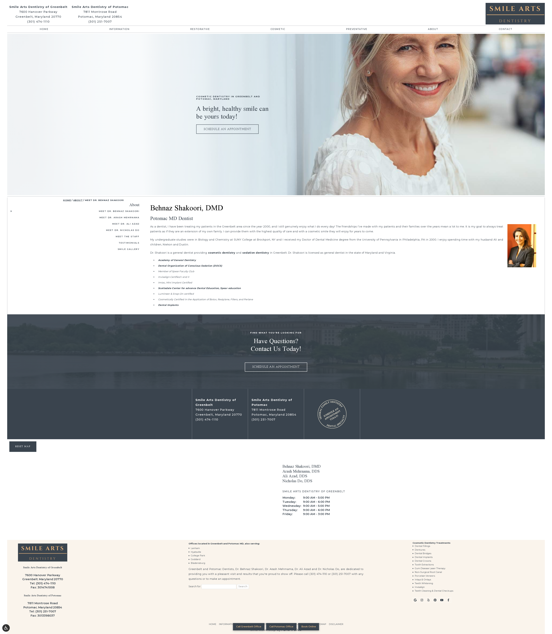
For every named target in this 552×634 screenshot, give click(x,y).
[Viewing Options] (6, 628)
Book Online (308, 626)
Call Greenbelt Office (248, 626)
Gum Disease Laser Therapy (430, 568)
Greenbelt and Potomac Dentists (211, 569)
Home (44, 29)
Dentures (420, 549)
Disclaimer (336, 624)
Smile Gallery (128, 249)
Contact (505, 29)
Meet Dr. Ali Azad (125, 224)
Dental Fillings (422, 546)
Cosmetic (278, 29)
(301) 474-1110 (38, 21)
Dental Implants (168, 305)
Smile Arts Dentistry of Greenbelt (38, 7)
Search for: (195, 586)
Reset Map (22, 447)
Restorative (200, 29)
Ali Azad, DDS (294, 476)
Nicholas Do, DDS (297, 480)
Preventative (356, 29)
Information (119, 29)
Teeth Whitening (424, 583)
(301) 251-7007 (100, 21)
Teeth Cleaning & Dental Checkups (434, 590)
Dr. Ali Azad (303, 569)
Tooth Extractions (424, 564)
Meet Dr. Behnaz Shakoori (119, 211)
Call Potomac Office (281, 626)
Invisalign (420, 587)
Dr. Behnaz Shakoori (249, 569)
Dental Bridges (423, 553)
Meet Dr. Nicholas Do (122, 230)
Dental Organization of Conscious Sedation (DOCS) (190, 265)
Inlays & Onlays (423, 579)
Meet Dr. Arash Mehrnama (119, 217)
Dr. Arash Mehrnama (279, 569)
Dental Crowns (423, 560)
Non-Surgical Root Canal (428, 572)
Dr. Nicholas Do (328, 569)
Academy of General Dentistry (177, 260)
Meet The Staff (127, 236)
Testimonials (129, 243)
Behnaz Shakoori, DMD (301, 466)
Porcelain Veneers (425, 575)
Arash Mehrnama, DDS (301, 471)
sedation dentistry (255, 252)
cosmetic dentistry (221, 252)
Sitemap (321, 624)
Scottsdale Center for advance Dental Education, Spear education (199, 288)
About (433, 29)
